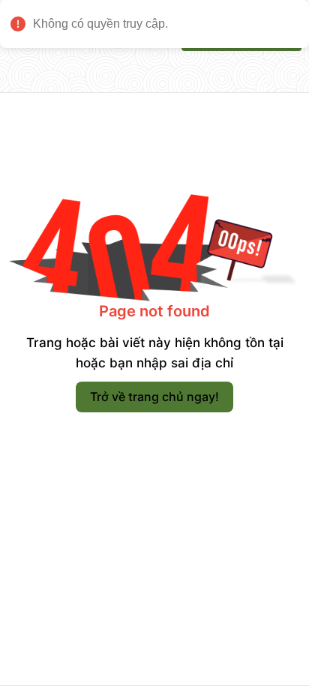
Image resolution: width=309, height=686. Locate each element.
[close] (297, 12)
